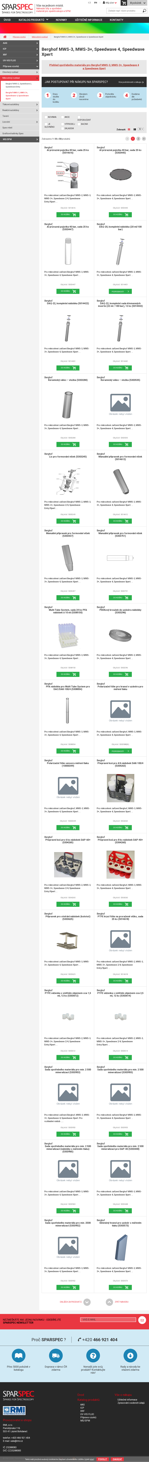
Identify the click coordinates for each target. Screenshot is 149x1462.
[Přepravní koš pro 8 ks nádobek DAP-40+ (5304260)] (121, 864)
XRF (5, 54)
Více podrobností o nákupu (129, 82)
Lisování (6, 122)
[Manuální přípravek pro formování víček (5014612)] (121, 481)
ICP (4, 49)
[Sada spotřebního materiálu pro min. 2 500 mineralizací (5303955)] (121, 1094)
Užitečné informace (88, 19)
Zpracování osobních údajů (131, 1403)
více (91, 1459)
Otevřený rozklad (10, 72)
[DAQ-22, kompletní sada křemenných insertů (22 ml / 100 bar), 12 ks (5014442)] (121, 328)
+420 (99, 1339)
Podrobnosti (118, 292)
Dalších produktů (71, 1302)
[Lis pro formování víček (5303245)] (68, 481)
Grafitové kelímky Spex (12, 133)
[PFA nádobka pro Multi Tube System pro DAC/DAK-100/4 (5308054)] (68, 711)
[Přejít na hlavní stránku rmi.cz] (18, 9)
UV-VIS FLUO (9, 60)
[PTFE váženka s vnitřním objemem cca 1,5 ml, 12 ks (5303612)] (68, 1017)
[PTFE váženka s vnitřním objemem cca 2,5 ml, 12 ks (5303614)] (121, 1017)
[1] (142, 1320)
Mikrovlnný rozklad (40, 37)
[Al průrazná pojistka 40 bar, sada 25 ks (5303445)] (121, 174)
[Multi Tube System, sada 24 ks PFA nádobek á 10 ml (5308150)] (68, 634)
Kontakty (116, 19)
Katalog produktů (31, 19)
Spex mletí (7, 128)
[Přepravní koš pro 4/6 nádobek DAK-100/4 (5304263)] (121, 788)
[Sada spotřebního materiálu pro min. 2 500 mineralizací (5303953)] (68, 1094)
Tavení (5, 116)
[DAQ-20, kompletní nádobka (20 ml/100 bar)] (121, 251)
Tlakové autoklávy (10, 104)
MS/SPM (7, 139)
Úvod (80, 1394)
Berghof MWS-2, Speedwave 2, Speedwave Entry (19, 85)
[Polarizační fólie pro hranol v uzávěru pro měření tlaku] (121, 711)
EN (95, 2)
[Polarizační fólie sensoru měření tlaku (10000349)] (68, 788)
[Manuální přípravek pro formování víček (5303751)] (121, 558)
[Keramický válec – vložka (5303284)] (68, 404)
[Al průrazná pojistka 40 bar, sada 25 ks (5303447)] (68, 251)
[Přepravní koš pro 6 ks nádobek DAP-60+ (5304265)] (68, 864)
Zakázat (117, 1459)
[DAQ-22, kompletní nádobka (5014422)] (68, 328)
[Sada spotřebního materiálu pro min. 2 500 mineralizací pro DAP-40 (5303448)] (121, 1171)
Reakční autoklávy (10, 110)
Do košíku (65, 214)
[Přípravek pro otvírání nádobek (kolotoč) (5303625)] (68, 941)
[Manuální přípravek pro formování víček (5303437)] (68, 558)
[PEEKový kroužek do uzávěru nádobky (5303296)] (121, 634)
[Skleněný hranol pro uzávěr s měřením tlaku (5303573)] (121, 1247)
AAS (5, 43)
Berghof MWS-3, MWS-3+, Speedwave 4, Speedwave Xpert (17, 95)
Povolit (102, 1459)
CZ (89, 2)
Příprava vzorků (19, 37)
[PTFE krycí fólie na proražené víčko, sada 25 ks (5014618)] (121, 941)
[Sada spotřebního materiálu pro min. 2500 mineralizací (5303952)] (68, 1247)
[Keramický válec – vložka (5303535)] (121, 404)
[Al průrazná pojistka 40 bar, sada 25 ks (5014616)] (68, 174)
